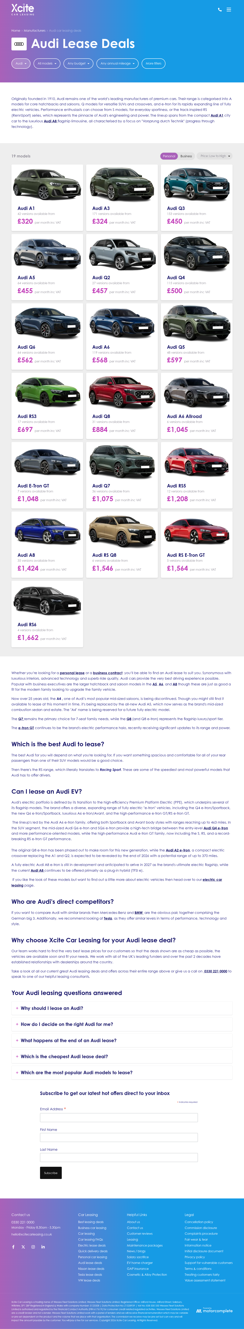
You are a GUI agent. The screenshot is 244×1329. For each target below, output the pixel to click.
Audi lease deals (90, 1263)
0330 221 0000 (22, 1222)
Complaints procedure (201, 1233)
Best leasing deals (91, 1222)
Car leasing (86, 1233)
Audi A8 (50, 121)
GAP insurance (138, 1269)
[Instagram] (33, 1248)
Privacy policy (195, 1257)
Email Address (53, 1109)
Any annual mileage (116, 63)
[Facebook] (13, 1248)
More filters (153, 63)
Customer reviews (139, 1233)
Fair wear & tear (196, 1239)
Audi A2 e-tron (178, 850)
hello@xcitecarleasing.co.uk (31, 1234)
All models (45, 63)
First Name (48, 1130)
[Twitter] (23, 1248)
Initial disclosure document (204, 1251)
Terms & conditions (198, 1269)
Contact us (135, 1228)
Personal (169, 156)
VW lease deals (89, 1280)
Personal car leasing (92, 1257)
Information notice (198, 1245)
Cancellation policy (199, 1222)
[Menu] (229, 9)
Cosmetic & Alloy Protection (147, 1275)
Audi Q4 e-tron (216, 828)
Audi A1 (217, 115)
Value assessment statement (205, 1280)
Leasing (132, 1239)
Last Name (49, 1149)
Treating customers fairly (202, 1275)
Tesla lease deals (90, 1275)
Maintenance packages (145, 1245)
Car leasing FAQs (90, 1239)
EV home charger (140, 1263)
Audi (19, 63)
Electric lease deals (92, 1245)
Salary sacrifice (138, 1257)
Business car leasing (92, 1228)
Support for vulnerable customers (209, 1263)
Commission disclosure (201, 1228)
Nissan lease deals (91, 1269)
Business (186, 156)
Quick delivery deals (93, 1251)
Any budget (76, 63)
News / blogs (136, 1251)
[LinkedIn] (43, 1248)
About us (133, 1222)
